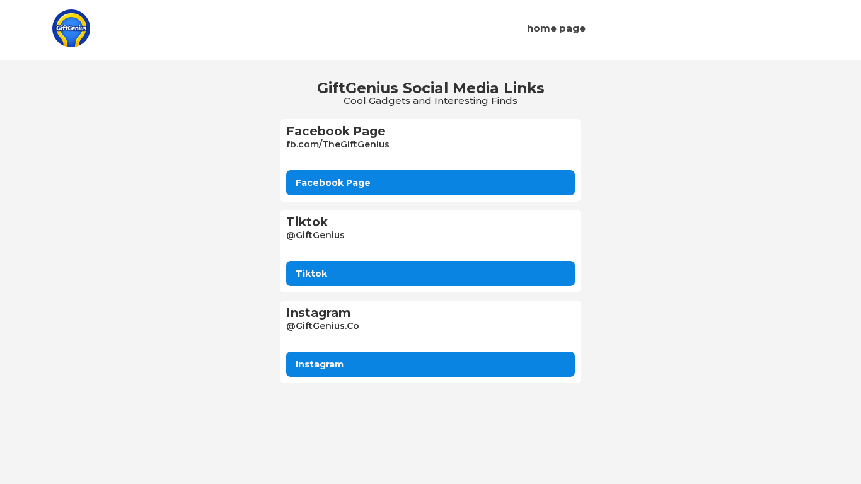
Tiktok (311, 273)
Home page (556, 28)
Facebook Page (333, 182)
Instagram (320, 364)
